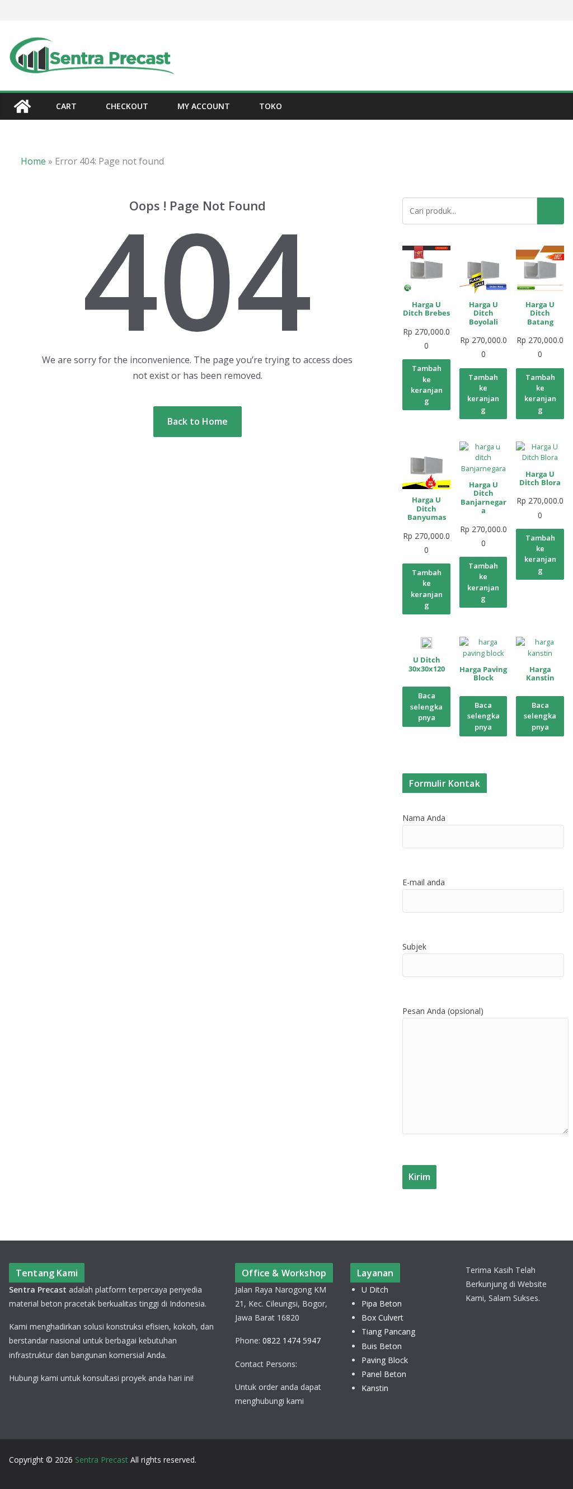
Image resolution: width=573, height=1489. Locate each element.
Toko (270, 106)
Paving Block (384, 1360)
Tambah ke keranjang (427, 384)
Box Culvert (382, 1317)
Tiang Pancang (388, 1331)
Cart (66, 106)
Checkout (127, 106)
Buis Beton (381, 1346)
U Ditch (374, 1289)
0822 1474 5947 (291, 1340)
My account (203, 106)
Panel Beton (383, 1374)
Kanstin (374, 1388)
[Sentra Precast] (22, 106)
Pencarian (550, 211)
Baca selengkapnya (426, 706)
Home (33, 161)
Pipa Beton (381, 1303)
